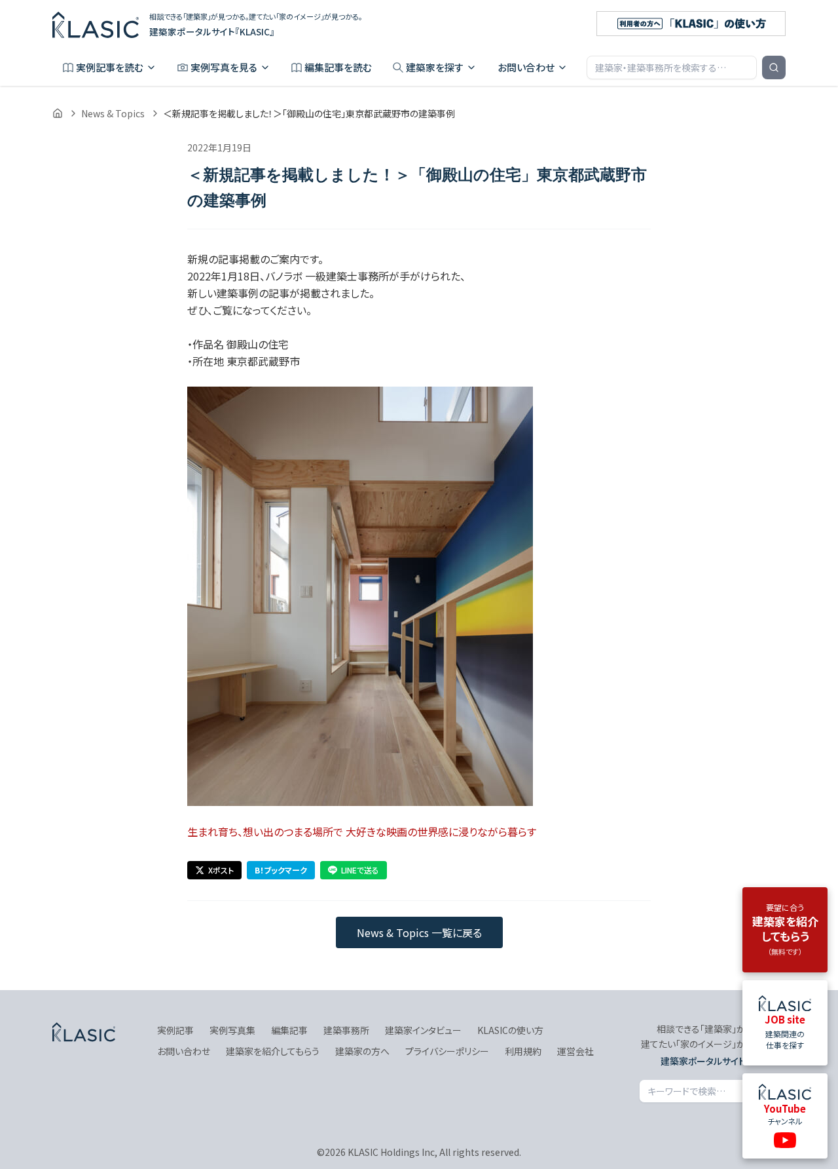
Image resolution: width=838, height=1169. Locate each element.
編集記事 (289, 1030)
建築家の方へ (362, 1051)
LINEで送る (360, 869)
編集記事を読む (338, 67)
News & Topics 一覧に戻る (419, 932)
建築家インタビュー (423, 1030)
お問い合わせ (526, 67)
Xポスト (221, 869)
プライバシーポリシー (447, 1051)
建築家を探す (435, 67)
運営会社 (575, 1051)
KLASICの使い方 (510, 1030)
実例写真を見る (224, 67)
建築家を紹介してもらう (272, 1051)
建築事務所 (346, 1030)
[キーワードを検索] (774, 67)
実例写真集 (232, 1030)
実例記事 (175, 1030)
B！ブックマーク (281, 869)
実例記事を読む (109, 67)
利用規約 (523, 1051)
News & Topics (113, 113)
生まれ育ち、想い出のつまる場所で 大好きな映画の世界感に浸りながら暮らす (361, 831)
